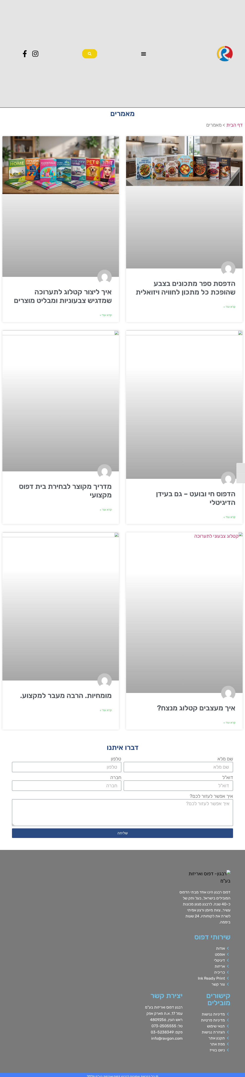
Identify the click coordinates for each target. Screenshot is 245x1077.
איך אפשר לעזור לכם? (211, 796)
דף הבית (234, 125)
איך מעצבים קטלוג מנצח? (196, 708)
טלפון (116, 759)
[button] (144, 54)
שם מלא (225, 759)
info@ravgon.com (167, 1038)
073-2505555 (163, 1026)
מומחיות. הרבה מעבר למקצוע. (66, 695)
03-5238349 (162, 1032)
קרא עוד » (229, 306)
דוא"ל (227, 777)
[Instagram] (35, 53)
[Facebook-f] (24, 53)
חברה (115, 777)
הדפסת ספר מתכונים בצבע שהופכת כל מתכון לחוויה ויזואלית (185, 287)
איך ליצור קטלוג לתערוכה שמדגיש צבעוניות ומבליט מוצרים (63, 296)
